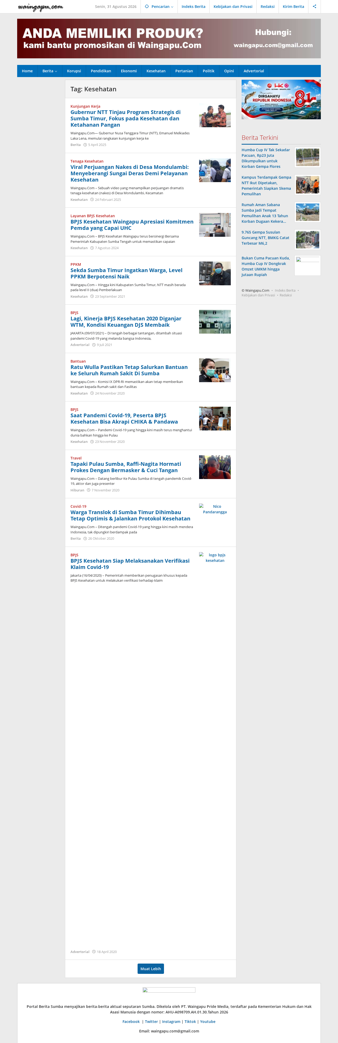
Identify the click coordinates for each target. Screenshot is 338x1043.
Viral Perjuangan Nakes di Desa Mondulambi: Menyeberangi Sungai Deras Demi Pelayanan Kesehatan (130, 173)
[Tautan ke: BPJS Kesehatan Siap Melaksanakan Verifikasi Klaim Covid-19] (215, 749)
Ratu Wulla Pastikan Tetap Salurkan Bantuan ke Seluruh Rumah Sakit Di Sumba (129, 370)
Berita (76, 144)
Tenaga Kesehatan (87, 161)
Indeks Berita (285, 290)
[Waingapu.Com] (40, 6)
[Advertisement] (38, 159)
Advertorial (80, 344)
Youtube (207, 1021)
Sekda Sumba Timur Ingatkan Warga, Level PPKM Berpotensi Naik (126, 273)
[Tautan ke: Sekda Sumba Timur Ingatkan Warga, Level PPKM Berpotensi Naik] (215, 272)
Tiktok (190, 1021)
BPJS (74, 312)
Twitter (151, 1021)
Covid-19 (78, 506)
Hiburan (77, 490)
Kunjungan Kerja (85, 106)
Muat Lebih (150, 968)
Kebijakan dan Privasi (258, 295)
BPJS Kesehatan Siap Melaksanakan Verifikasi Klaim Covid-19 (130, 564)
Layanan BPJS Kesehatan (93, 215)
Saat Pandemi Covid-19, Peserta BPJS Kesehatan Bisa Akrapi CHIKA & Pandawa (124, 418)
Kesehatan (79, 199)
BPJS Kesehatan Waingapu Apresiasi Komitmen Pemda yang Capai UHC (132, 224)
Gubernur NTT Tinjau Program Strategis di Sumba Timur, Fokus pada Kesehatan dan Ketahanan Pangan (126, 118)
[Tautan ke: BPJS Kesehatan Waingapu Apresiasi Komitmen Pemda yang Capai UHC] (215, 224)
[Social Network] (314, 6)
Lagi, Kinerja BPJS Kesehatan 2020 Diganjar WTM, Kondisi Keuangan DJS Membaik (126, 321)
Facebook (132, 1021)
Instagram (171, 1021)
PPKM (76, 264)
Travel (76, 458)
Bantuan (78, 361)
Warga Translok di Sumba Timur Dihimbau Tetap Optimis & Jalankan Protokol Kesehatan (130, 515)
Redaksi (286, 295)
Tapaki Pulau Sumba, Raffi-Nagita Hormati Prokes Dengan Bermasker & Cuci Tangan (126, 467)
